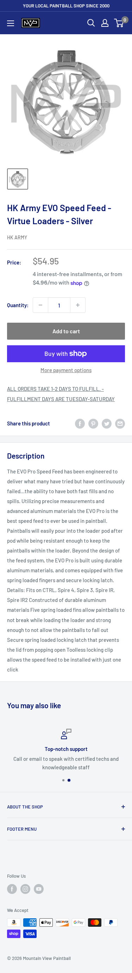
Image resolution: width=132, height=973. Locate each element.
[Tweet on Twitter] (107, 423)
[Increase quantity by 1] (77, 305)
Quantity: (18, 305)
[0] (119, 23)
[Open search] (91, 23)
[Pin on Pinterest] (93, 423)
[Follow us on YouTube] (39, 889)
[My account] (104, 23)
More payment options (66, 370)
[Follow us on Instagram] (25, 889)
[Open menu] (10, 23)
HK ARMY (17, 237)
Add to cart (66, 331)
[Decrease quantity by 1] (40, 305)
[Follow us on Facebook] (12, 889)
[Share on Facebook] (80, 423)
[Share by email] (120, 423)
